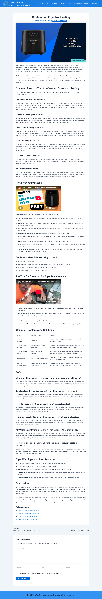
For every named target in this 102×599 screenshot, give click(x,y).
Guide (62, 3)
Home (36, 3)
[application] (44, 4)
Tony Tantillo (16, 2)
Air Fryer (64, 20)
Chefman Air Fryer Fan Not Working (28, 513)
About (69, 3)
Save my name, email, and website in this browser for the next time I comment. (39, 573)
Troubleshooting (52, 3)
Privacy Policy (78, 3)
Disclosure (94, 3)
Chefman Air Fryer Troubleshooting (28, 511)
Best (42, 3)
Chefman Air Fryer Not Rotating (27, 516)
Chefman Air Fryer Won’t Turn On (27, 519)
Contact (86, 3)
